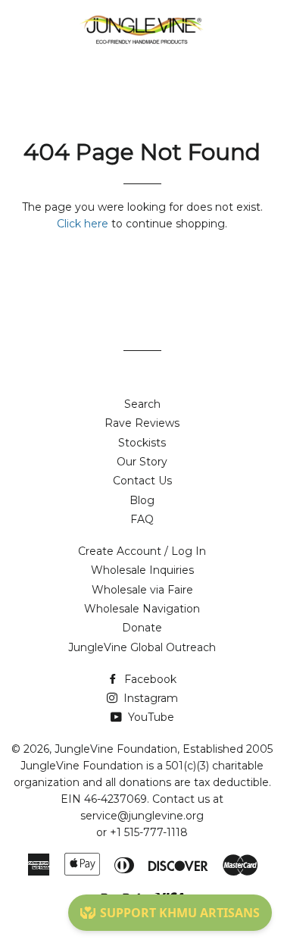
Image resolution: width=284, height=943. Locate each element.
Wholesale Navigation (142, 609)
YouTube (149, 717)
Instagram (149, 698)
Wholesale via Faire (142, 590)
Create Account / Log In (142, 551)
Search (142, 404)
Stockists (142, 443)
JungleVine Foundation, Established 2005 (164, 749)
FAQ (142, 519)
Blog (142, 500)
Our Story (142, 461)
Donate (142, 627)
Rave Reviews (142, 423)
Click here (82, 223)
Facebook (148, 679)
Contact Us (142, 480)
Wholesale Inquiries (142, 570)
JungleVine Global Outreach (142, 647)
